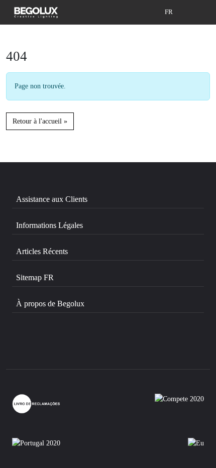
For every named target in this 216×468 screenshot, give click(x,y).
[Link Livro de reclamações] (36, 404)
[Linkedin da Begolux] (147, 347)
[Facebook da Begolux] (40, 347)
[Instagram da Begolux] (94, 347)
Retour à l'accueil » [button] (40, 121)
